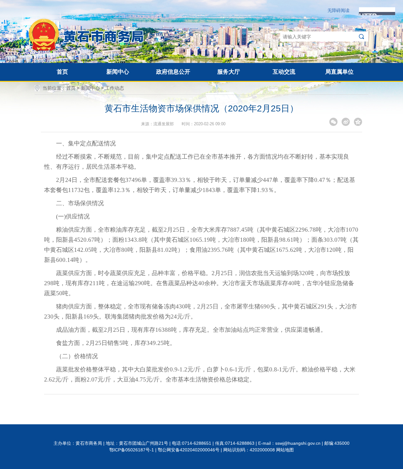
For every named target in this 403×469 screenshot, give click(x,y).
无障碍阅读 (338, 10)
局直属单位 (339, 72)
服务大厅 (228, 72)
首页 (62, 72)
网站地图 (285, 449)
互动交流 (284, 72)
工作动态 (114, 88)
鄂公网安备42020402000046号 (188, 449)
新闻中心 (117, 72)
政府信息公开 (173, 72)
